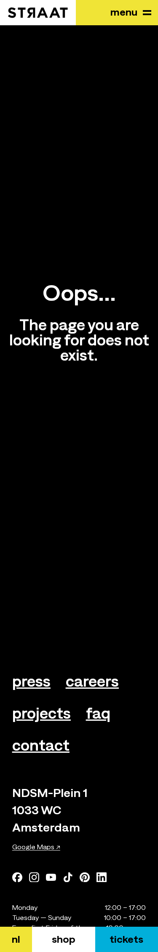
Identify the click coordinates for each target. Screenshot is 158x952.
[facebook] (17, 877)
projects (41, 713)
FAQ (98, 713)
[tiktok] (68, 877)
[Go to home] (38, 12)
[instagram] (34, 877)
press (31, 681)
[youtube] (51, 877)
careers (92, 681)
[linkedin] (101, 877)
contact (41, 745)
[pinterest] (85, 877)
